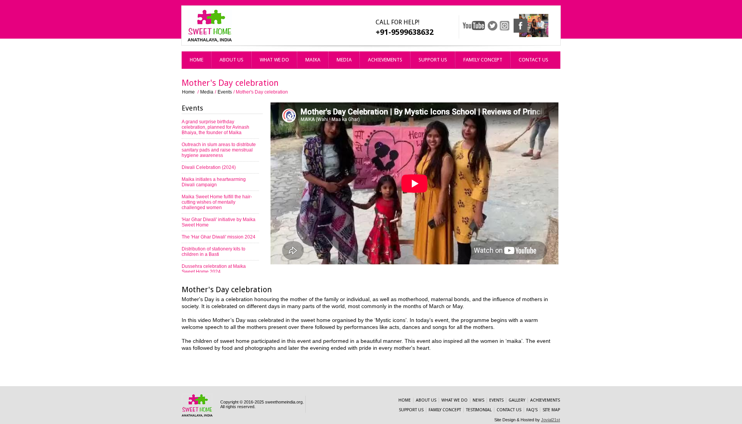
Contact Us (533, 60)
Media (344, 60)
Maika (312, 60)
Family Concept (482, 60)
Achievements (385, 60)
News (478, 400)
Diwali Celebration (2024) (209, 167)
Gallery (517, 400)
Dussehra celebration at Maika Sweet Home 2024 (214, 269)
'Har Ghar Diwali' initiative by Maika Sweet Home (218, 222)
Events (225, 92)
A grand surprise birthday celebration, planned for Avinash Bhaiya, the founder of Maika (215, 127)
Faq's (532, 409)
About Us (231, 60)
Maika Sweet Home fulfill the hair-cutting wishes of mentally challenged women (217, 202)
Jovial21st (550, 419)
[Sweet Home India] (209, 40)
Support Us (433, 60)
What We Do (274, 60)
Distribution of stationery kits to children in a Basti (213, 251)
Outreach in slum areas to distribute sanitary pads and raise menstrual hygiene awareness (219, 150)
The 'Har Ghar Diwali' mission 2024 (218, 237)
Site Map (551, 409)
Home (196, 60)
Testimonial (479, 409)
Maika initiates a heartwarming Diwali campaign (214, 182)
